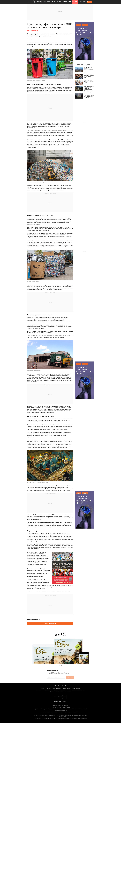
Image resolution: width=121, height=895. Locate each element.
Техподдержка (68, 691)
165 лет (89, 1)
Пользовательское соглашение (59, 690)
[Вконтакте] (58, 685)
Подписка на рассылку (52, 670)
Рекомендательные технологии (56, 691)
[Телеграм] (65, 685)
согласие (52, 672)
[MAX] (55, 685)
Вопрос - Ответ (58, 1)
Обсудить (31, 39)
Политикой (51, 673)
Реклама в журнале (76, 688)
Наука (80, 1)
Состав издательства (56, 688)
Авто (84, 1)
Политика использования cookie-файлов (76, 690)
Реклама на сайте (66, 688)
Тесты (44, 1)
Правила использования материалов (44, 690)
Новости (39, 1)
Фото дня (50, 1)
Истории (74, 1)
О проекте (43, 688)
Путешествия (67, 1)
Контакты (49, 688)
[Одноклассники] (62, 685)
